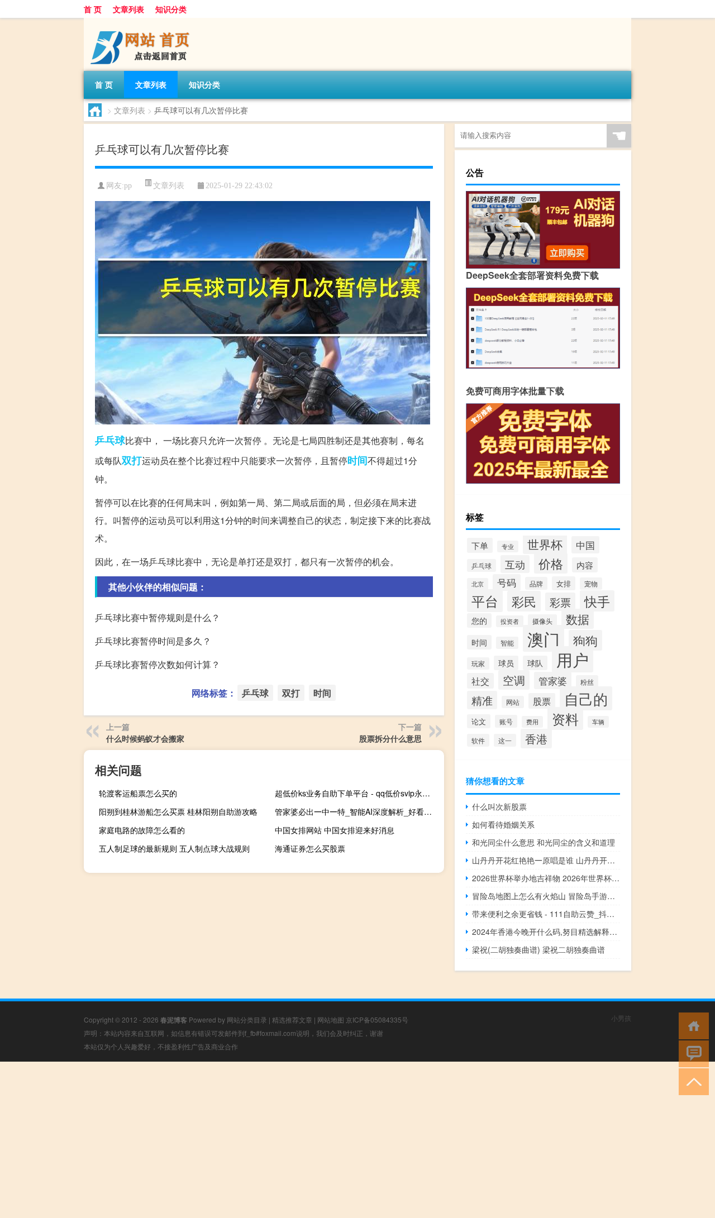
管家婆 (552, 680)
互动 (515, 564)
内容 (584, 565)
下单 (479, 545)
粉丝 (587, 681)
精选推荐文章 (292, 1019)
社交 (480, 681)
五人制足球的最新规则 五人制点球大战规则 (174, 848)
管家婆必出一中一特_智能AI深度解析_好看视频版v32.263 (358, 811)
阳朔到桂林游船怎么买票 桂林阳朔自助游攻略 (178, 811)
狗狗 (585, 640)
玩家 (478, 663)
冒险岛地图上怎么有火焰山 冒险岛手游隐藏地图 (546, 895)
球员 (506, 662)
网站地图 (330, 1019)
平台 (484, 600)
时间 (357, 460)
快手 (597, 601)
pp (128, 185)
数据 (577, 618)
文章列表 (128, 9)
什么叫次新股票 (499, 806)
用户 (572, 659)
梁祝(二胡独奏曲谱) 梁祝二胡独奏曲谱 (538, 949)
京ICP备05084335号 (377, 1019)
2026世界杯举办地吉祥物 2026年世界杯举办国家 (546, 877)
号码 (506, 582)
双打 (132, 460)
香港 (536, 738)
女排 (563, 583)
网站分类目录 (247, 1019)
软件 (478, 740)
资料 (565, 718)
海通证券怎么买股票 (310, 848)
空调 (514, 680)
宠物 (591, 583)
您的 (479, 620)
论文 (478, 721)
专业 (508, 546)
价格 (550, 563)
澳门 (543, 638)
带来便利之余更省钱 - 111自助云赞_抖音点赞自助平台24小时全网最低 (546, 913)
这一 (505, 740)
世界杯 (545, 543)
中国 (585, 545)
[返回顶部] (691, 1080)
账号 (506, 721)
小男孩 (621, 1018)
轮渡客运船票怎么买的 (138, 793)
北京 (477, 584)
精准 (482, 700)
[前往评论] (691, 1053)
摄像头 (542, 620)
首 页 (93, 9)
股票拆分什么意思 (390, 738)
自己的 (586, 698)
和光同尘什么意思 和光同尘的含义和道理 (543, 842)
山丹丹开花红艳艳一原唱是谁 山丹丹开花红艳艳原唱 (546, 860)
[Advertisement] (335, 1140)
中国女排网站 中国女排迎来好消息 (334, 829)
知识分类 (171, 9)
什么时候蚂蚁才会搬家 (145, 738)
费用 (532, 722)
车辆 (598, 722)
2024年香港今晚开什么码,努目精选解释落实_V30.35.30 (546, 931)
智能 (507, 642)
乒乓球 (110, 440)
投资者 (509, 621)
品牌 (536, 583)
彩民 (524, 601)
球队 (535, 662)
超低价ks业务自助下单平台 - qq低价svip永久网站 (358, 793)
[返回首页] (691, 1025)
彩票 (560, 601)
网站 (512, 702)
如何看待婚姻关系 (503, 824)
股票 (542, 701)
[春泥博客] (142, 21)
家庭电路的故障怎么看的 (142, 829)
